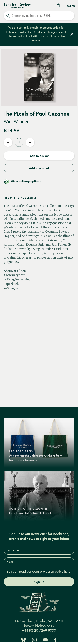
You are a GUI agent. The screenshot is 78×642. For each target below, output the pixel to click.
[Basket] (58, 6)
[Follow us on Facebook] (55, 639)
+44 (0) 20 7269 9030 (39, 630)
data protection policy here (51, 571)
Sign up (39, 582)
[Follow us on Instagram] (34, 639)
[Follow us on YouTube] (45, 639)
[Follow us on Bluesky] (23, 639)
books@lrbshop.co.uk (39, 36)
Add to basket (39, 156)
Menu (71, 6)
